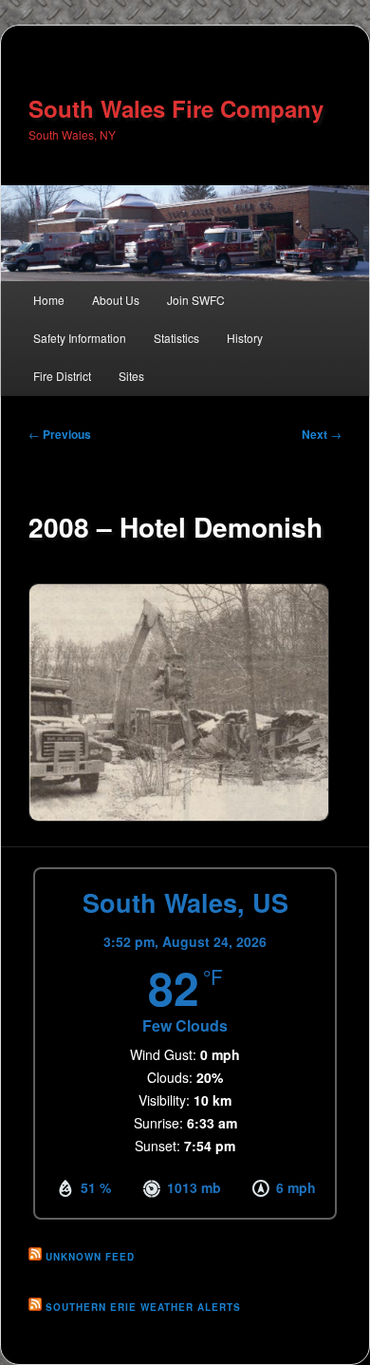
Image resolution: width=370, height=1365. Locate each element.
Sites (131, 376)
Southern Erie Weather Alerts (143, 1307)
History (245, 338)
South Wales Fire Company (176, 108)
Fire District (62, 376)
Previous (59, 434)
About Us (115, 300)
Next (322, 434)
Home (49, 300)
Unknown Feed (90, 1256)
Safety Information (79, 338)
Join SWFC (196, 300)
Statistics (176, 338)
